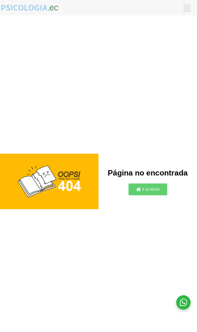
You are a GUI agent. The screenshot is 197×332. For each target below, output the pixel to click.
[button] (187, 8)
